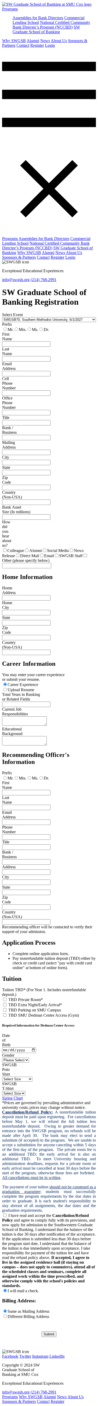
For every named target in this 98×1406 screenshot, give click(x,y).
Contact (22, 45)
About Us (59, 40)
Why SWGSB (14, 40)
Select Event (12, 314)
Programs (10, 9)
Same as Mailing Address (28, 1311)
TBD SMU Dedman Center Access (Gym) (43, 1015)
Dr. (46, 329)
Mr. (10, 329)
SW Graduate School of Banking (46, 29)
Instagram (40, 1356)
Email (49, 556)
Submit (49, 1334)
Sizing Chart (12, 1098)
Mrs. (22, 329)
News (45, 40)
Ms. (35, 329)
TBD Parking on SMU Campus (34, 1010)
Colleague (15, 550)
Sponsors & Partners (19, 257)
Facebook (10, 1356)
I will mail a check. (23, 1291)
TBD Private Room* (25, 999)
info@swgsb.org (16, 279)
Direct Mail (29, 556)
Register (37, 45)
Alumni (33, 40)
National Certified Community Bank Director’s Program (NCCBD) (51, 24)
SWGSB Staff (71, 556)
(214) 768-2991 (43, 279)
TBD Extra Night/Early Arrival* (35, 1005)
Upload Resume (21, 690)
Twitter (25, 1356)
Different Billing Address (28, 1316)
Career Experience (23, 684)
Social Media (58, 550)
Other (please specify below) (25, 560)
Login (50, 45)
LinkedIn (57, 1356)
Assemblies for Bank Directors (38, 18)
